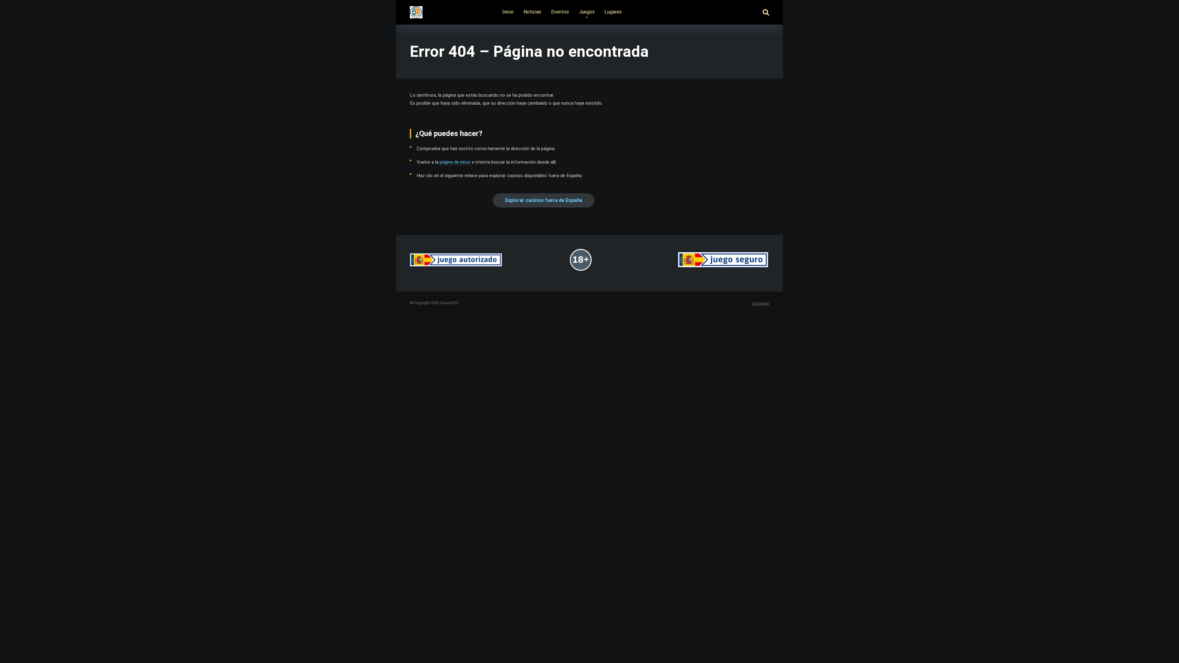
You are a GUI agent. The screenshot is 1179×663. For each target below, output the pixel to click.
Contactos (760, 303)
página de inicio (455, 162)
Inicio (508, 12)
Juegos (587, 12)
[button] (543, 200)
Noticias (532, 12)
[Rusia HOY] (416, 10)
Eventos (560, 12)
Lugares (613, 12)
